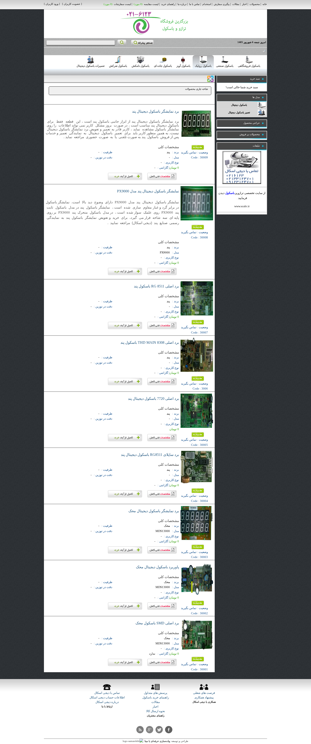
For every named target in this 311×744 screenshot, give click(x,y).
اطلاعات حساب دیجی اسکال (107, 697)
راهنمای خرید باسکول (155, 697)
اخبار (244, 4)
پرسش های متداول (155, 693)
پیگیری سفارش (221, 4)
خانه (265, 4)
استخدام (206, 4)
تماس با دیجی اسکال (107, 693)
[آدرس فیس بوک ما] (168, 729)
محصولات (255, 4)
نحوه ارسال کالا (155, 711)
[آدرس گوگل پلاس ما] (149, 729)
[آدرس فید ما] (140, 729)
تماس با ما (194, 4)
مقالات (235, 4)
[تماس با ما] (241, 183)
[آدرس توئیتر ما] (159, 729)
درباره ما (182, 4)
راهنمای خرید (168, 4)
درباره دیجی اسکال (107, 702)
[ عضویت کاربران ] (72, 4)
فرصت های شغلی (204, 693)
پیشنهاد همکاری (204, 697)
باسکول (230, 193)
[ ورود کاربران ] (52, 4)
